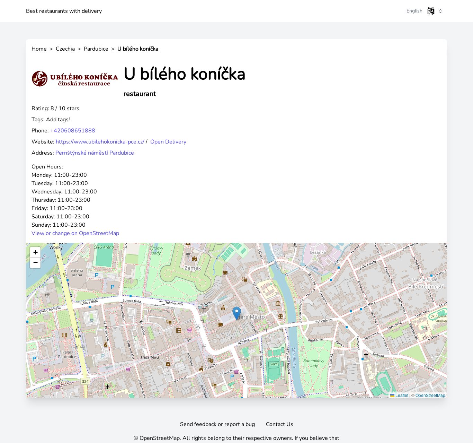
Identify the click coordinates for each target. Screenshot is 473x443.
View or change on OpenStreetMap (75, 233)
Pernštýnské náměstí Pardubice (94, 153)
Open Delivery (168, 142)
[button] (236, 313)
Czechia (65, 49)
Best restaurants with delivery (64, 11)
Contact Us (279, 424)
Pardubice (96, 49)
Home (39, 49)
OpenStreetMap (430, 395)
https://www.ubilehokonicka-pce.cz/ (100, 142)
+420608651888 (72, 130)
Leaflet (401, 395)
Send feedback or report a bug (217, 424)
